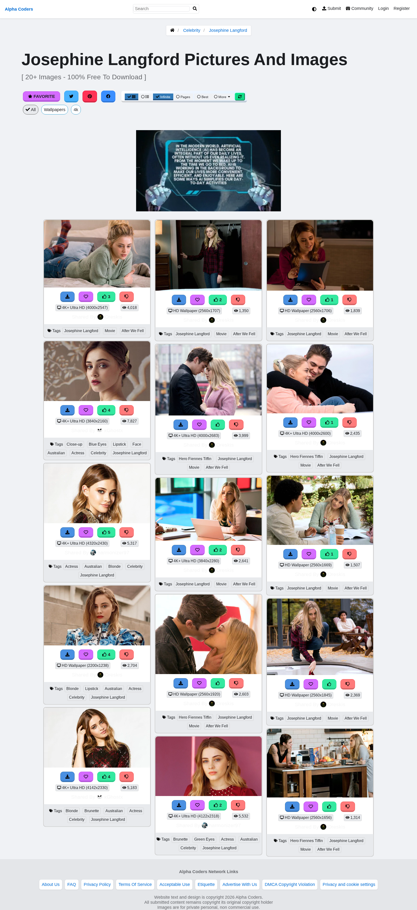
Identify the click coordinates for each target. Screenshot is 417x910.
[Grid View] (131, 97)
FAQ (71, 884)
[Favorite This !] (197, 300)
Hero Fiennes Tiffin (195, 459)
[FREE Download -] (179, 300)
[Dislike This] (238, 300)
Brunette (91, 811)
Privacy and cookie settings (349, 884)
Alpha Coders (19, 9)
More (222, 97)
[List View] (145, 97)
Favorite (43, 96)
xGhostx (113, 430)
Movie (110, 331)
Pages (185, 97)
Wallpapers (54, 109)
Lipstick (119, 444)
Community (361, 8)
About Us (51, 884)
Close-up (74, 444)
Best (204, 97)
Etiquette (206, 884)
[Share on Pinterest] (90, 96)
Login (383, 8)
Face (136, 444)
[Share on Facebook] (108, 96)
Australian (56, 453)
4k (76, 109)
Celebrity (191, 30)
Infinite (165, 97)
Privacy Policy (97, 884)
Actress (77, 453)
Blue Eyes (97, 444)
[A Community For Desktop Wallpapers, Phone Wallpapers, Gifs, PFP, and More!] (172, 30)
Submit (333, 8)
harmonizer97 (113, 552)
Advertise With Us (239, 884)
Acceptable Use (175, 884)
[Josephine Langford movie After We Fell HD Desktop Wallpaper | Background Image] (208, 289)
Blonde (114, 566)
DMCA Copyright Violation (290, 884)
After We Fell (133, 331)
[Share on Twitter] (71, 96)
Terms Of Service (135, 884)
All (33, 109)
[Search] (195, 8)
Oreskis (113, 317)
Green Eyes (204, 839)
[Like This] (218, 425)
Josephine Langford (228, 30)
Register (402, 8)
